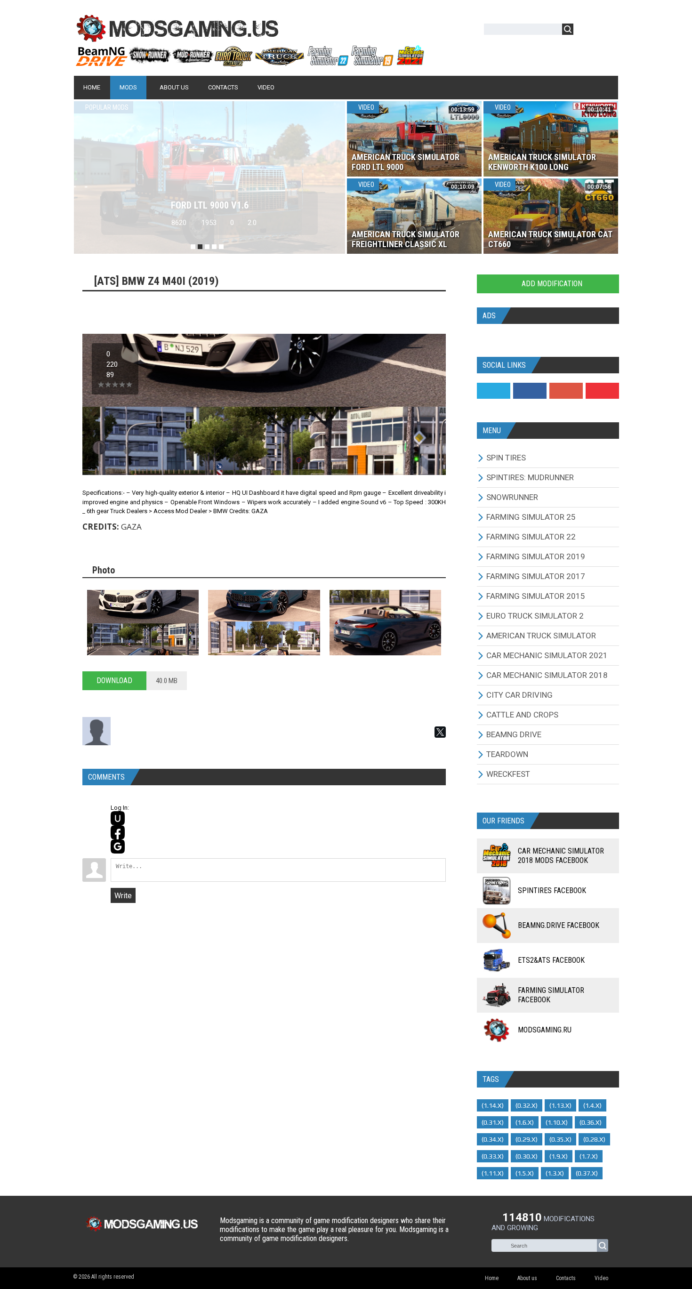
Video (365, 107)
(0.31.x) (493, 1122)
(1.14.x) (493, 1105)
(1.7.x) (588, 1156)
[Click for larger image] (143, 622)
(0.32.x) (526, 1105)
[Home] (249, 62)
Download (114, 680)
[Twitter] (493, 391)
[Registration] (607, 30)
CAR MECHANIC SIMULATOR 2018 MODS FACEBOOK (561, 855)
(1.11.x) (493, 1173)
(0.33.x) (493, 1156)
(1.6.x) (524, 1122)
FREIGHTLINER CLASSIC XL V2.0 (209, 205)
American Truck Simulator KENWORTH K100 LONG (542, 162)
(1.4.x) (592, 1105)
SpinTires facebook (552, 890)
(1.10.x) (557, 1122)
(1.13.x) (560, 1105)
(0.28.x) (594, 1139)
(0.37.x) (587, 1173)
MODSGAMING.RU (544, 1029)
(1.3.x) (555, 1173)
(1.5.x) (524, 1173)
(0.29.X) (526, 1139)
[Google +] (566, 391)
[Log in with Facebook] (118, 832)
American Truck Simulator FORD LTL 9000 (405, 162)
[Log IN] (585, 30)
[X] (440, 732)
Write (123, 895)
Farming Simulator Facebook (551, 995)
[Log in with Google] (118, 846)
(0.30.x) (526, 1156)
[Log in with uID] (118, 818)
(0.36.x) (590, 1122)
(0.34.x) (493, 1139)
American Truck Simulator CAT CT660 (550, 239)
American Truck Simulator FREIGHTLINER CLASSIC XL (405, 239)
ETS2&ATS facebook (551, 960)
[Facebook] (530, 391)
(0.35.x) (560, 1139)
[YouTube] (602, 391)
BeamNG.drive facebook (558, 925)
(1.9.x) (558, 1156)
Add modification (551, 283)
